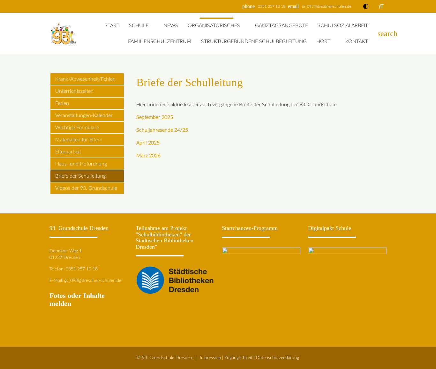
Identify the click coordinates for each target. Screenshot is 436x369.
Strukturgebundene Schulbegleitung (254, 41)
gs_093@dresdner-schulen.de (326, 6)
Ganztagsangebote (281, 25)
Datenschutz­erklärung (277, 357)
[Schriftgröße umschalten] (381, 6)
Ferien (62, 103)
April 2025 (148, 142)
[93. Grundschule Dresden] (63, 33)
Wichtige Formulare (77, 127)
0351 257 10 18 (271, 6)
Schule (138, 25)
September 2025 (154, 117)
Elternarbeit (68, 151)
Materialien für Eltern (78, 139)
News (170, 25)
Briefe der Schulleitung (80, 176)
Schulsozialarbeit (343, 25)
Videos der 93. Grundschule (86, 188)
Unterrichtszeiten (74, 91)
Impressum (210, 357)
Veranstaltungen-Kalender (84, 115)
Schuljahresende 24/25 (162, 130)
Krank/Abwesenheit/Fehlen (85, 79)
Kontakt (356, 41)
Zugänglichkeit (238, 357)
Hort (323, 41)
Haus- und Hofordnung (81, 163)
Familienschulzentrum (160, 41)
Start (112, 25)
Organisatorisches (214, 25)
